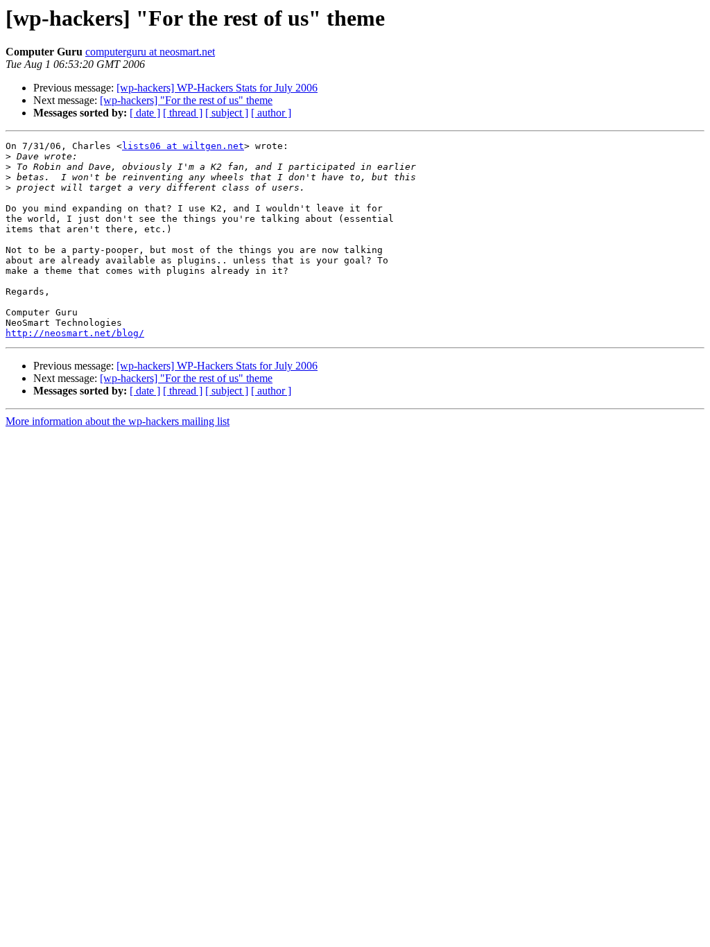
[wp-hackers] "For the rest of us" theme (186, 100)
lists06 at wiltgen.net (183, 146)
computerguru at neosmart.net (150, 52)
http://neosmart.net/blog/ (75, 333)
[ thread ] (182, 113)
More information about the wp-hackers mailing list (118, 421)
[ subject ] (226, 113)
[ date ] (145, 113)
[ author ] (271, 113)
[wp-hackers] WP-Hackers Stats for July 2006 (217, 88)
